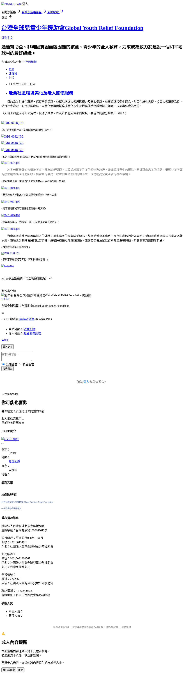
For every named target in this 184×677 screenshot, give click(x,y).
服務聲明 (126, 627)
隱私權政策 (112, 627)
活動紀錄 (29, 329)
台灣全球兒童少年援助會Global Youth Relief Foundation (72, 28)
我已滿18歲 (9, 670)
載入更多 (7, 346)
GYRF (5, 298)
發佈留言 (7, 368)
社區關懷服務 (32, 333)
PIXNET (65, 627)
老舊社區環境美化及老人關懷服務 (41, 93)
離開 (20, 670)
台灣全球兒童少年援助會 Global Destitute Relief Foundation (27, 502)
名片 (11, 77)
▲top (4, 339)
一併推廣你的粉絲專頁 (11, 508)
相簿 (11, 69)
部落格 (13, 73)
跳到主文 (7, 37)
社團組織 (31, 61)
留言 (31, 319)
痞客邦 (23, 319)
